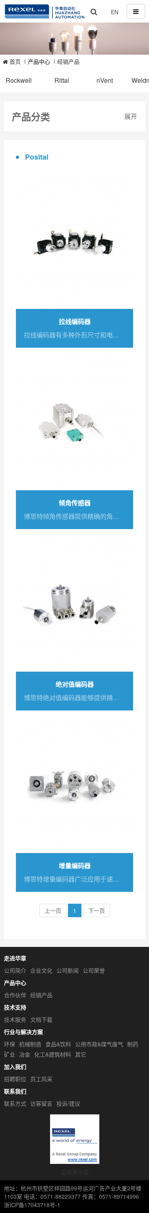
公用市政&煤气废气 (99, 1044)
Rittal (61, 80)
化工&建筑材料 (52, 1054)
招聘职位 (15, 1079)
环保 (9, 1044)
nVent (105, 80)
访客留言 (41, 1103)
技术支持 (15, 1007)
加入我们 (15, 1066)
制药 (132, 1044)
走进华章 (15, 958)
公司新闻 (67, 970)
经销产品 (68, 61)
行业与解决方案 (23, 1032)
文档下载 (41, 1019)
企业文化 (41, 970)
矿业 (9, 1054)
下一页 (96, 910)
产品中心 (15, 982)
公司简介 (15, 970)
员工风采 (41, 1079)
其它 (80, 1054)
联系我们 (15, 1091)
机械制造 (30, 1044)
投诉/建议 (68, 1103)
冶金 (24, 1054)
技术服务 (15, 1019)
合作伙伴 (15, 995)
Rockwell (19, 80)
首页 (14, 61)
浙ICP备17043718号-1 (32, 1205)
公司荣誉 (94, 970)
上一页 (53, 910)
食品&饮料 (58, 1044)
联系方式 (15, 1103)
